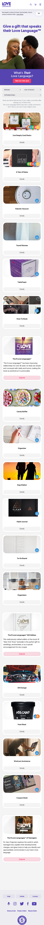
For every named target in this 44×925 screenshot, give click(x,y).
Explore (22, 378)
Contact (35, 896)
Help (8, 896)
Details (22, 142)
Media (22, 896)
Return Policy (32, 911)
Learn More (19, 14)
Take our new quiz (22, 81)
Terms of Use (11, 911)
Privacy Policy (22, 911)
